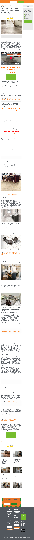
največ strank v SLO (11, 135)
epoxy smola (9, 440)
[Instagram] (23, 523)
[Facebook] (21, 523)
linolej (3, 441)
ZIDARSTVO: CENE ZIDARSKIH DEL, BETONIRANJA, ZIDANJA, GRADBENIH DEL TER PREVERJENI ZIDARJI (10, 253)
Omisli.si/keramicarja (4, 151)
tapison (6, 442)
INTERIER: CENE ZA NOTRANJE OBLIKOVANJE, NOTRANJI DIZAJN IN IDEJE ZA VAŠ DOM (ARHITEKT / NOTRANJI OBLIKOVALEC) (10, 402)
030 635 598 (10, 520)
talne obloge (18, 441)
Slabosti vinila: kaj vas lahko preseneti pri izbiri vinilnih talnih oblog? (4, 461)
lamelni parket (16, 440)
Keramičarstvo (5, 5)
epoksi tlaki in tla (4, 440)
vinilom (10, 336)
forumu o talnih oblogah (9, 377)
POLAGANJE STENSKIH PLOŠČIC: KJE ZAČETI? (13, 157)
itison (12, 440)
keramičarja (18, 92)
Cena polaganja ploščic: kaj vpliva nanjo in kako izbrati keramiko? (5, 491)
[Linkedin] (21, 525)
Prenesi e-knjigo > (10, 529)
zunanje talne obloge (17, 442)
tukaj (13, 133)
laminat (20, 440)
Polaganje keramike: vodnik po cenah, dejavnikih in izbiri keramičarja (17, 492)
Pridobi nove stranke (17, 511)
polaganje (7, 441)
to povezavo (7, 117)
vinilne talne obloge (11, 442)
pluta (5, 441)
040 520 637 (17, 519)
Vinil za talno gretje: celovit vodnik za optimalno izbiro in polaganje (5, 476)
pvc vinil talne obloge (12, 441)
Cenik (15, 515)
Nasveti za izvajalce (16, 512)
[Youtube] (23, 525)
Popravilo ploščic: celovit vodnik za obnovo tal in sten (17, 461)
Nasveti (2, 5)
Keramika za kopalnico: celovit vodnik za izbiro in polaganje (17, 476)
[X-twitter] (24, 523)
